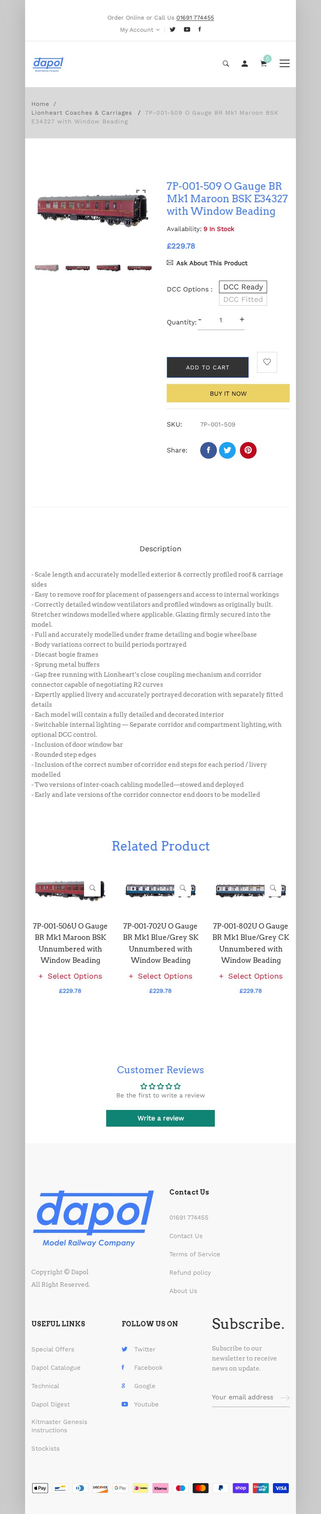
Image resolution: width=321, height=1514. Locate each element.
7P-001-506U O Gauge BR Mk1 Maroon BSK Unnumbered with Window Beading (70, 943)
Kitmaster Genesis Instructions (59, 1426)
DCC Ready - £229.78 (146, 1461)
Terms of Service (194, 1254)
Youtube (146, 1404)
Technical (45, 1386)
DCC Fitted (243, 299)
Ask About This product (211, 263)
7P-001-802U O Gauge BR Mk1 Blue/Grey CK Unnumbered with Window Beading (250, 943)
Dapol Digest (50, 1404)
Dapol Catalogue (56, 1367)
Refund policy (190, 1272)
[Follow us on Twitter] (227, 450)
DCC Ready (243, 286)
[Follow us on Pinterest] (248, 450)
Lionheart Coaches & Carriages (81, 112)
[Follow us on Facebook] (208, 450)
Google (144, 1386)
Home (40, 103)
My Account (136, 29)
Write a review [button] (161, 1118)
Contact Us (186, 1236)
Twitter (144, 1349)
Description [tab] (160, 548)
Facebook (148, 1367)
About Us (183, 1291)
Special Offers (52, 1349)
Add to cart (207, 367)
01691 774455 (189, 1217)
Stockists (45, 1448)
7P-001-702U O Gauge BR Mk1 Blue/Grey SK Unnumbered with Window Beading (161, 943)
